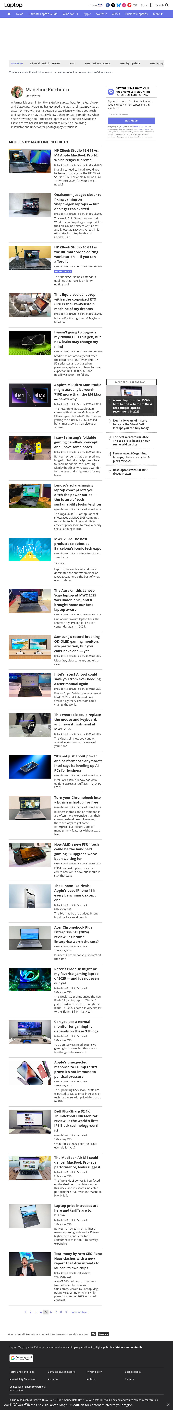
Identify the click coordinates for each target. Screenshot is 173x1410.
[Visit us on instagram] (124, 5)
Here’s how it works (102, 71)
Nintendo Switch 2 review (45, 63)
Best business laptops (97, 63)
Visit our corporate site (129, 1347)
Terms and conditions (21, 1371)
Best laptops (157, 63)
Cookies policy (133, 1371)
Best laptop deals (130, 63)
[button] (162, 5)
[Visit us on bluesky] (119, 5)
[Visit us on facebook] (108, 5)
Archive (90, 1379)
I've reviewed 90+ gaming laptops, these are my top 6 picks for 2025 (131, 457)
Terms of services (140, 126)
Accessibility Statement (22, 1379)
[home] (9, 14)
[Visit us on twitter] (113, 5)
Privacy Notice (143, 129)
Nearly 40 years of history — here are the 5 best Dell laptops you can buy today (132, 424)
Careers (129, 1379)
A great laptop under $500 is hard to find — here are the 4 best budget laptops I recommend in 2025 (132, 405)
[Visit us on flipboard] (129, 5)
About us (53, 1379)
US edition (76, 1405)
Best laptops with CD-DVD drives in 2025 (130, 471)
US (93, 1333)
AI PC (72, 63)
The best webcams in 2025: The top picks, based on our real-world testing (131, 440)
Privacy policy (94, 1371)
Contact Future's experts (62, 1371)
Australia (103, 1333)
